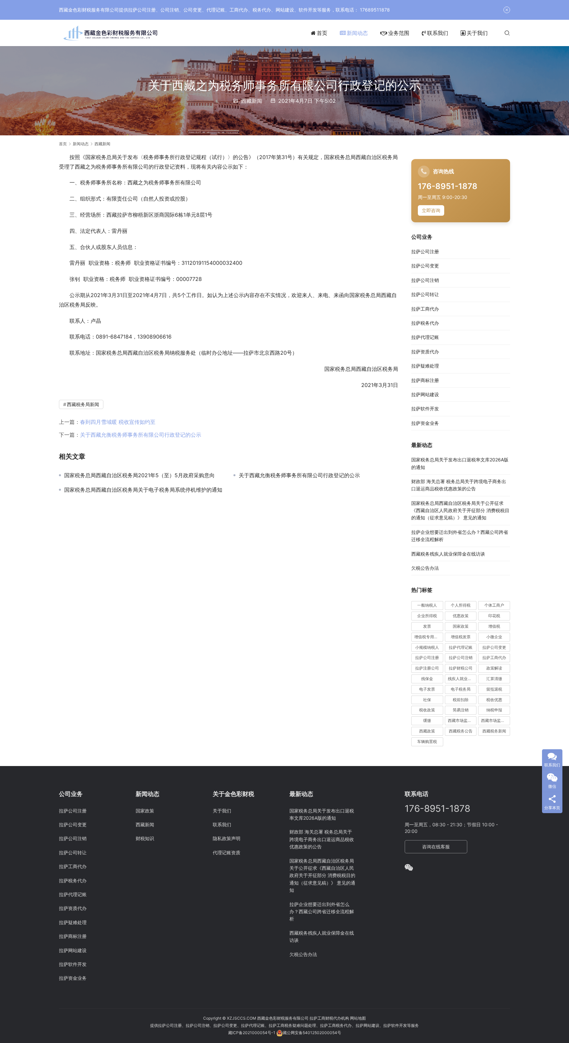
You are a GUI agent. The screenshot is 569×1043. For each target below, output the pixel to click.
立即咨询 (431, 210)
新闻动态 (357, 33)
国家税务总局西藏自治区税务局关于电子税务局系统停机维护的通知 (143, 490)
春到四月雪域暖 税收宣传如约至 (117, 422)
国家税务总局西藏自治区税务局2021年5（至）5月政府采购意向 (139, 475)
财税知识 (145, 838)
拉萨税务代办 (425, 323)
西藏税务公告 (461, 730)
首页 (322, 33)
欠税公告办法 (425, 568)
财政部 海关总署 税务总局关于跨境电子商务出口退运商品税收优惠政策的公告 (321, 839)
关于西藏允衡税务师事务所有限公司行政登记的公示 (140, 434)
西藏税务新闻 (494, 730)
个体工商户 (494, 605)
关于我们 (477, 33)
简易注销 (461, 709)
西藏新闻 (251, 100)
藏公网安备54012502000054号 (312, 1032)
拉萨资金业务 (425, 423)
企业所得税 (427, 615)
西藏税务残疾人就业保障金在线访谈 (448, 554)
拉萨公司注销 (425, 280)
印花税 (494, 615)
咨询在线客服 (436, 846)
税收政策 (427, 709)
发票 (427, 626)
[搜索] (507, 32)
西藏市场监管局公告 (495, 720)
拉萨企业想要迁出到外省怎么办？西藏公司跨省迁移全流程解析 (321, 911)
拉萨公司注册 (425, 251)
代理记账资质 (226, 852)
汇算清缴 (494, 678)
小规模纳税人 (427, 647)
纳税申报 (494, 709)
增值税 (494, 626)
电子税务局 (461, 689)
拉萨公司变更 (425, 265)
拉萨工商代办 (425, 309)
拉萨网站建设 (425, 394)
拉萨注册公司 (427, 668)
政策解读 (494, 668)
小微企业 (494, 636)
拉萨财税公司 (461, 668)
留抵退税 (494, 689)
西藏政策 (427, 730)
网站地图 (358, 1018)
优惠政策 (461, 615)
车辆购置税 (427, 741)
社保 (427, 699)
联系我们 (437, 33)
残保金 (427, 678)
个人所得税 (461, 605)
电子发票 (427, 689)
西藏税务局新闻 (83, 404)
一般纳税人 (427, 605)
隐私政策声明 (226, 838)
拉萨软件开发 (425, 408)
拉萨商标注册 (425, 380)
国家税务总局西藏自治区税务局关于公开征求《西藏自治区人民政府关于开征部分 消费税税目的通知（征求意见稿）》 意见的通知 (460, 510)
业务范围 (398, 33)
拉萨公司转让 (425, 294)
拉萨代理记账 (425, 337)
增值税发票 (461, 636)
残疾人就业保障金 (462, 678)
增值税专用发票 (428, 636)
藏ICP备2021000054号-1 (252, 1032)
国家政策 (461, 626)
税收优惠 (494, 699)
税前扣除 (461, 699)
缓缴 (427, 720)
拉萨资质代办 (425, 351)
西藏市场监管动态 (462, 720)
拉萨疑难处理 (425, 366)
